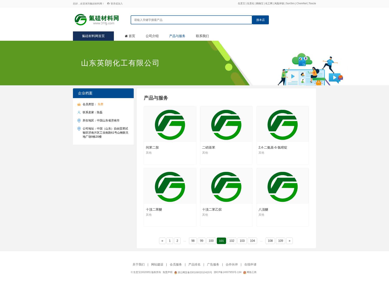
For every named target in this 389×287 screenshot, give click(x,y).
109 (280, 240)
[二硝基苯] (226, 124)
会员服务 (176, 264)
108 (270, 240)
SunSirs (290, 3)
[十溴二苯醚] (170, 186)
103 (242, 240)
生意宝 (241, 3)
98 (192, 240)
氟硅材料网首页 (93, 36)
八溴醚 (263, 209)
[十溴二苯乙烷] (226, 186)
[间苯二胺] (170, 124)
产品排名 (194, 264)
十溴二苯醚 (154, 209)
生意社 (250, 3)
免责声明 (167, 272)
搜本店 (260, 19)
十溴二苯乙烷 (212, 209)
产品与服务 (177, 36)
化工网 (269, 3)
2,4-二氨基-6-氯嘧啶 (273, 147)
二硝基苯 (208, 147)
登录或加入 (117, 3)
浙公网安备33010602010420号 (194, 272)
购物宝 (259, 3)
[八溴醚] (282, 186)
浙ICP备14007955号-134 (228, 272)
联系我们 (202, 36)
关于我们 (139, 264)
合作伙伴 (232, 264)
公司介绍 (152, 36)
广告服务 (213, 264)
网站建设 (157, 264)
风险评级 (279, 3)
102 (231, 240)
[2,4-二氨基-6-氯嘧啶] (282, 124)
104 (252, 240)
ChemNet (301, 3)
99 (201, 240)
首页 (132, 36)
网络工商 (251, 272)
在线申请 (250, 264)
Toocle (312, 3)
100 (211, 240)
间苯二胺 (152, 147)
